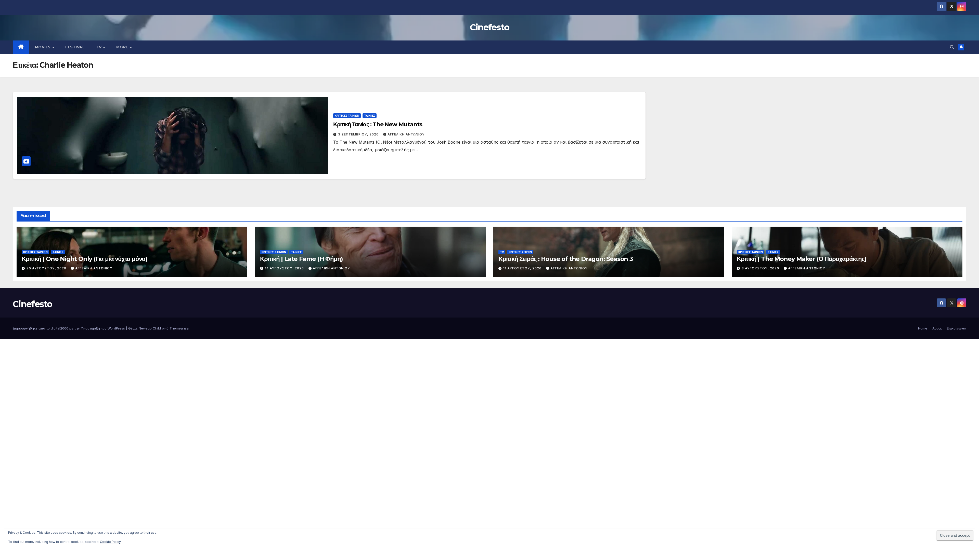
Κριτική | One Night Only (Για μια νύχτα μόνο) (84, 259)
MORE (123, 47)
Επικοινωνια (956, 328)
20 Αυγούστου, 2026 (47, 268)
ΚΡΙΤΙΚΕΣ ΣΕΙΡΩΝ (520, 252)
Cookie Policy (110, 542)
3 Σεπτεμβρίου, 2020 (359, 134)
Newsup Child (150, 328)
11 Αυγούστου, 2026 (523, 268)
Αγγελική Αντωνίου (406, 134)
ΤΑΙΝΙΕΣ (369, 115)
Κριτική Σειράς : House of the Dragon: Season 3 (565, 259)
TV (99, 47)
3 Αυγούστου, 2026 (761, 268)
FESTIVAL (75, 47)
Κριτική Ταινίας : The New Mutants (377, 124)
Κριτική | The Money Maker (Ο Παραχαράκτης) (802, 259)
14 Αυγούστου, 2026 (285, 268)
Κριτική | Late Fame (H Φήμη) (301, 259)
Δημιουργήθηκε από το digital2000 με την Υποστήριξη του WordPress (69, 328)
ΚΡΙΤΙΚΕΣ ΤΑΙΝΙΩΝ (347, 115)
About (937, 328)
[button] (952, 47)
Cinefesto (489, 27)
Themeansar (180, 328)
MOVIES (43, 47)
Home (922, 328)
